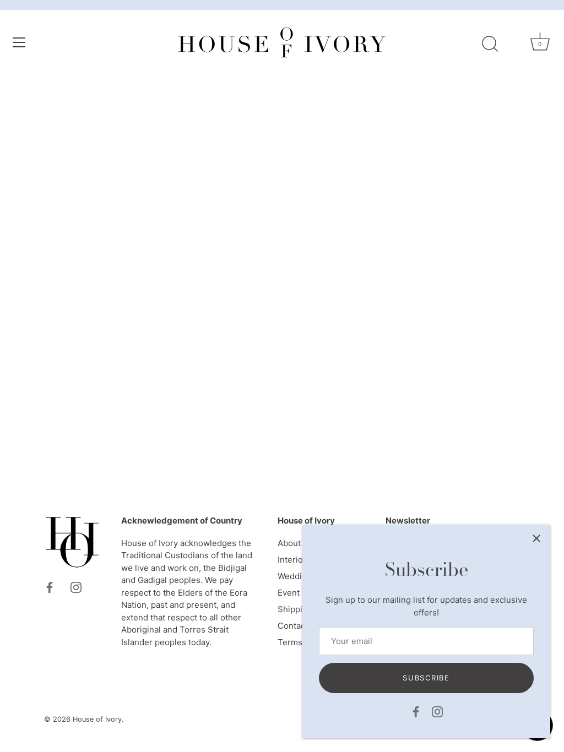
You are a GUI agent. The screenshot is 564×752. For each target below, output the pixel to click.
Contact (293, 625)
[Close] (536, 538)
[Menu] (19, 42)
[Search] (490, 44)
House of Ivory (97, 719)
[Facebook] (415, 711)
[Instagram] (437, 711)
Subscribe (426, 677)
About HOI (297, 543)
